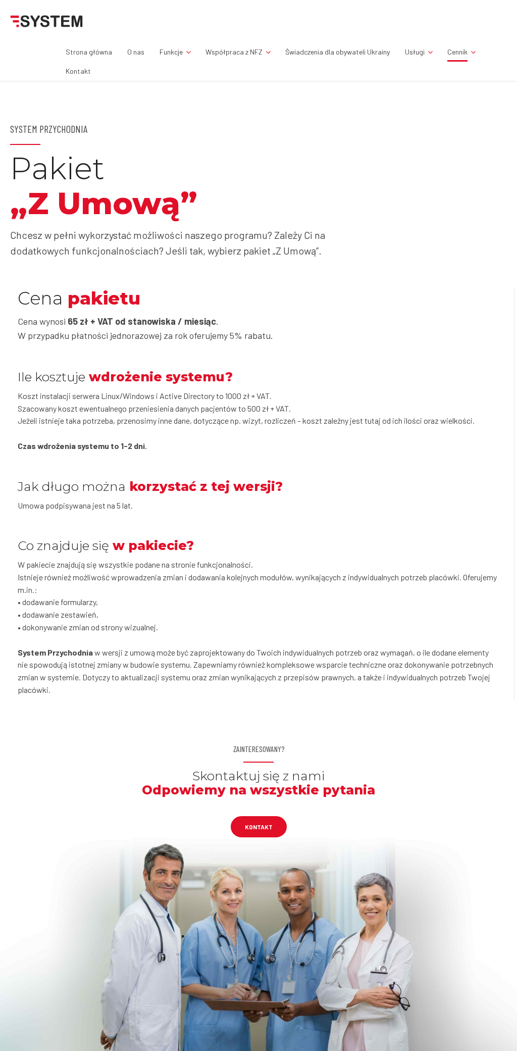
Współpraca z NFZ (234, 51)
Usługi (415, 51)
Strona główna (89, 51)
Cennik (457, 51)
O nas (135, 51)
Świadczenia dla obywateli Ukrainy (337, 51)
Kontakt (78, 71)
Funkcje (171, 51)
